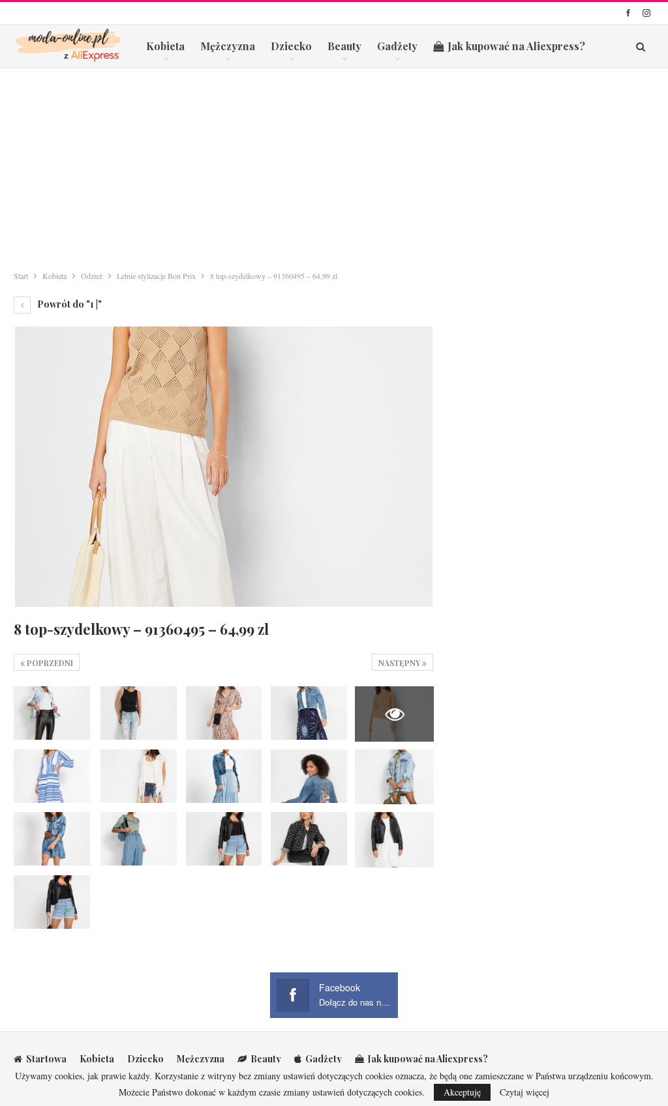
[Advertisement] (334, 166)
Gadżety (397, 46)
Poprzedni (49, 663)
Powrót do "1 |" (68, 304)
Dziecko (291, 46)
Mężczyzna (227, 46)
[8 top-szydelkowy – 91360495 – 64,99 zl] (52, 713)
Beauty (344, 46)
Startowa (46, 1059)
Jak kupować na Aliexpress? (516, 46)
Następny (400, 663)
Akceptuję (462, 1092)
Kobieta (165, 46)
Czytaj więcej (524, 1092)
